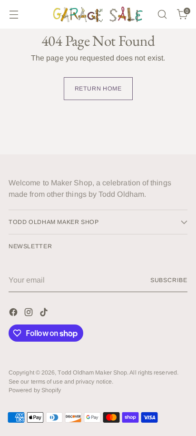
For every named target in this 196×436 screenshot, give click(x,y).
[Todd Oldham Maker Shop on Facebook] (14, 313)
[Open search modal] (162, 14)
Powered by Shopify (35, 390)
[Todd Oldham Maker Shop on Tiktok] (44, 313)
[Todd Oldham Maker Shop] (98, 14)
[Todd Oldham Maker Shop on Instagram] (29, 313)
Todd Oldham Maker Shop (92, 372)
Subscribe (168, 280)
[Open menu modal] (13, 14)
